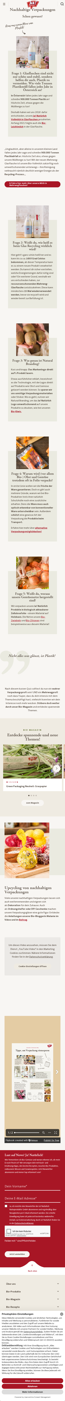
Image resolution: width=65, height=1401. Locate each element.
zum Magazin (32, 803)
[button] (56, 768)
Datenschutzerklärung (41, 956)
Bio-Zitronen (32, 620)
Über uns (11, 1284)
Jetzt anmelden (17, 1254)
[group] (32, 767)
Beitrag (23, 919)
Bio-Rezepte (13, 1307)
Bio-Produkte (13, 1291)
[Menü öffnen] (4, 4)
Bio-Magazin (13, 1299)
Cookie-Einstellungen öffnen (33, 966)
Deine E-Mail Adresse (21, 1198)
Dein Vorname (16, 1186)
